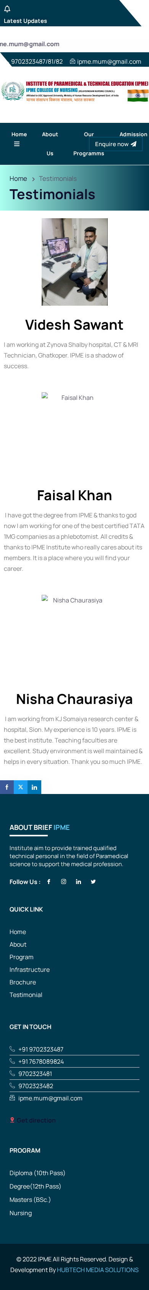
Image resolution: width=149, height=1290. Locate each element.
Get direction (36, 1120)
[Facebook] (47, 881)
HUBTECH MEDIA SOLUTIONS (98, 1270)
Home (18, 178)
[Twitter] (92, 881)
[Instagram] (62, 881)
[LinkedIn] (77, 881)
